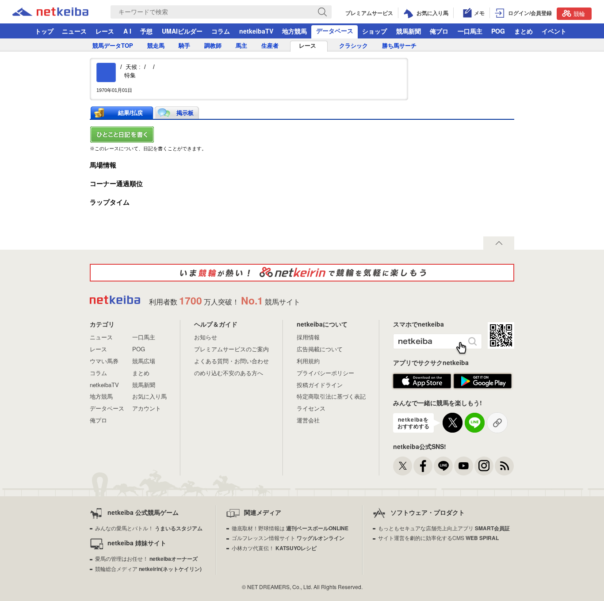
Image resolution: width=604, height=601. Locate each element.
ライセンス (311, 408)
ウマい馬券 (104, 361)
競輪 (579, 13)
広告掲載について (320, 349)
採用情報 (308, 337)
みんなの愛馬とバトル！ (149, 528)
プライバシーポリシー (325, 373)
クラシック (353, 45)
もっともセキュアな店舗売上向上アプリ (444, 528)
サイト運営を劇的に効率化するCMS (438, 537)
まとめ (523, 31)
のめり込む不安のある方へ (228, 373)
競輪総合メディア (148, 568)
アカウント (146, 408)
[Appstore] (422, 381)
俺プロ (439, 31)
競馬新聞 (408, 31)
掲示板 (185, 113)
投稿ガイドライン (320, 384)
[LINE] (443, 465)
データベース (334, 30)
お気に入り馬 (149, 396)
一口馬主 (470, 31)
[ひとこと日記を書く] (302, 134)
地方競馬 (294, 31)
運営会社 (308, 420)
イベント (554, 31)
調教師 (213, 45)
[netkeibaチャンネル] (463, 465)
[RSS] (504, 465)
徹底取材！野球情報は (290, 528)
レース (105, 31)
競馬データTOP (112, 45)
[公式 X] (402, 465)
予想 (146, 31)
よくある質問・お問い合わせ (231, 361)
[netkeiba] (61, 12)
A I (127, 31)
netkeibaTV (256, 31)
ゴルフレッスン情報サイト (288, 537)
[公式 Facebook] (422, 465)
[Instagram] (483, 465)
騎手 (184, 45)
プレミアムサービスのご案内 (231, 349)
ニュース (74, 31)
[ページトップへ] (498, 243)
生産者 (270, 45)
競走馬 (155, 45)
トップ (44, 31)
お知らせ (205, 337)
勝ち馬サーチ (399, 45)
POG (498, 31)
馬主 (241, 45)
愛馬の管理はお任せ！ (146, 558)
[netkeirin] (302, 272)
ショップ (374, 31)
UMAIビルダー (182, 31)
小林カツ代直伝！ (274, 548)
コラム (220, 31)
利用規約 (308, 361)
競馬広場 (143, 361)
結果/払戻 (130, 113)
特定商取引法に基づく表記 (331, 396)
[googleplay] (482, 381)
